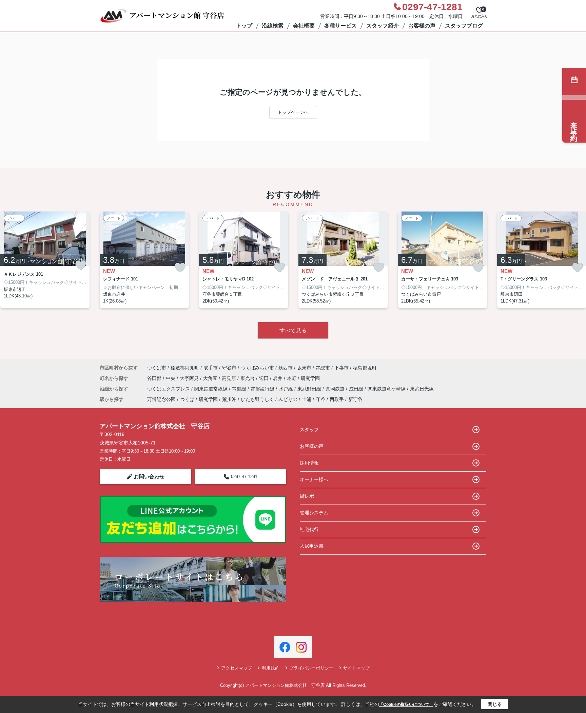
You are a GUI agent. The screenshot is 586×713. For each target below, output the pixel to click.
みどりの (287, 399)
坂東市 (304, 367)
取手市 (210, 367)
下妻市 (341, 367)
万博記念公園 (161, 399)
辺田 (264, 378)
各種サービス (340, 26)
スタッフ (309, 429)
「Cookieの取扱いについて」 (406, 704)
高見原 (229, 378)
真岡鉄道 (336, 388)
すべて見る (293, 330)
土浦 (306, 399)
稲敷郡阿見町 (185, 367)
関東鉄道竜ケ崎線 (387, 388)
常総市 (323, 367)
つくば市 (156, 367)
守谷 (320, 399)
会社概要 (304, 26)
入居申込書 (312, 546)
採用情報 (309, 462)
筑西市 (285, 367)
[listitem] (144, 260)
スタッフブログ (464, 26)
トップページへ (293, 112)
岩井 (278, 378)
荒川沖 (229, 399)
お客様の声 (421, 26)
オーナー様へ (314, 479)
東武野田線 (310, 388)
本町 (292, 378)
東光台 (248, 378)
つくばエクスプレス (169, 388)
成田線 (357, 388)
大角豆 (211, 378)
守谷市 (229, 367)
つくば (187, 399)
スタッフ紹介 (382, 26)
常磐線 (240, 388)
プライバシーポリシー (311, 668)
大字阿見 (190, 378)
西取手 (337, 399)
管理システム (314, 512)
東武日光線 (422, 388)
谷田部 (155, 378)
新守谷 (355, 399)
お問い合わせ (149, 476)
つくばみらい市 (257, 367)
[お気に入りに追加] (80, 265)
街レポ (307, 496)
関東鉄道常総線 (211, 388)
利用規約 (270, 668)
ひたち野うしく (257, 399)
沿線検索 (273, 26)
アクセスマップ (236, 668)
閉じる (495, 704)
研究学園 (310, 378)
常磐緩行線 (263, 388)
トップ (244, 26)
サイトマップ (356, 668)
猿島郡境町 (365, 367)
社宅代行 (309, 529)
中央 (171, 378)
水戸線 (286, 388)
